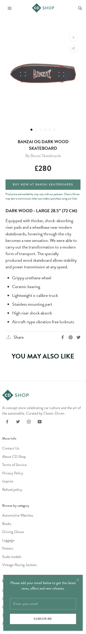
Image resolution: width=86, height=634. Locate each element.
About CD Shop (14, 456)
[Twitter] (18, 421)
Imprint (7, 481)
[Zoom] (73, 37)
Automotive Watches (17, 515)
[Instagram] (29, 421)
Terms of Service (14, 465)
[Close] (77, 579)
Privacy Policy (12, 473)
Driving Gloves (13, 532)
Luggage (8, 540)
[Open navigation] (7, 8)
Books (6, 523)
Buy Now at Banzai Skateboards (43, 184)
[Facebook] (7, 421)
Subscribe (43, 619)
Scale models (11, 556)
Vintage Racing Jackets (19, 565)
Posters (7, 548)
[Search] (80, 8)
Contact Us (10, 448)
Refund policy (12, 489)
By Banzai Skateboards (43, 156)
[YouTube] (39, 421)
